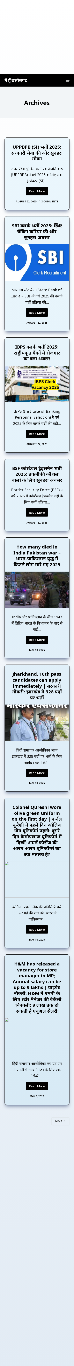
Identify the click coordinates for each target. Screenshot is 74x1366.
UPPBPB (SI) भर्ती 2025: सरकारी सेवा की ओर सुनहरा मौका (37, 153)
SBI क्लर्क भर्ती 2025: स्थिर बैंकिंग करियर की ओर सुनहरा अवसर (37, 231)
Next (58, 1121)
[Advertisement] (37, 37)
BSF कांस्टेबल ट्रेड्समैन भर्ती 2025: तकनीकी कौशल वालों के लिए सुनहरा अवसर (37, 474)
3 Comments (49, 201)
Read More (38, 192)
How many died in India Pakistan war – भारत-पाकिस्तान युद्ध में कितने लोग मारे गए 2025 (37, 555)
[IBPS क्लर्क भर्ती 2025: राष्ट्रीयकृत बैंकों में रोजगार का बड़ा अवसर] (37, 384)
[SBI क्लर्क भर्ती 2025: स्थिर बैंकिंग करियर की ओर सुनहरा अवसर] (37, 262)
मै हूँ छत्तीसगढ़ (16, 80)
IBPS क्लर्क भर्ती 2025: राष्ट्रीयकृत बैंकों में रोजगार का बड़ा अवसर (37, 353)
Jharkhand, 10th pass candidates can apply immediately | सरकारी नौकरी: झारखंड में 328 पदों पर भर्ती (37, 685)
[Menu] (67, 80)
